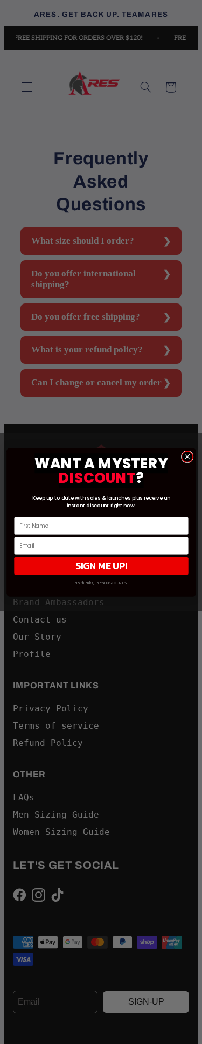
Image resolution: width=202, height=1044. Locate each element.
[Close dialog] (187, 456)
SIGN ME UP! (101, 565)
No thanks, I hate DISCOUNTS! (101, 583)
